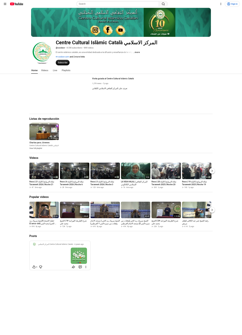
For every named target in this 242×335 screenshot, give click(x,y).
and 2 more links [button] (77, 57)
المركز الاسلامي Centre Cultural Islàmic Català (46, 145)
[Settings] (221, 4)
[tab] (34, 70)
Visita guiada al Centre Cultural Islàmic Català (113, 78)
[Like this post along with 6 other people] (34, 267)
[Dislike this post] (40, 267)
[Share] (73, 267)
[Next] (212, 171)
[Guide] (5, 4)
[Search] (163, 4)
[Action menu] (86, 267)
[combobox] (118, 4)
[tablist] (121, 70)
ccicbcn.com (63, 57)
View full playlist (35, 148)
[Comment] (80, 267)
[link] (60, 256)
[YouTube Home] (16, 4)
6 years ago (79, 244)
